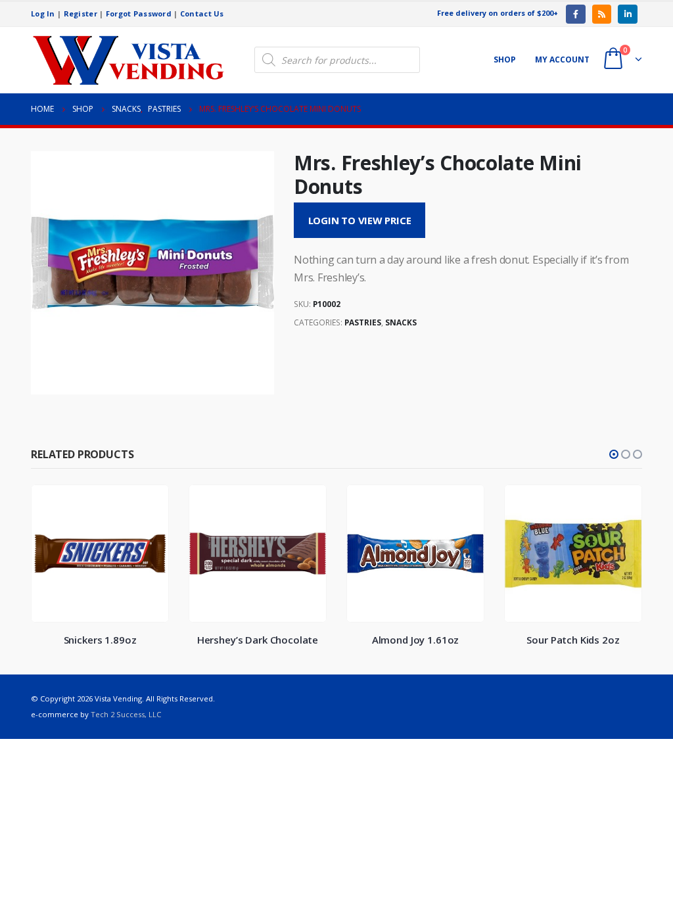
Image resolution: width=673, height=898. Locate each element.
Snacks (401, 322)
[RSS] (601, 14)
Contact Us (202, 13)
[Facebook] (575, 14)
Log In (43, 13)
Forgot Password (139, 13)
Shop (505, 59)
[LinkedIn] (627, 14)
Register (80, 13)
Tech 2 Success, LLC (126, 714)
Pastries (362, 322)
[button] (614, 454)
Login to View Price (359, 220)
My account (562, 59)
